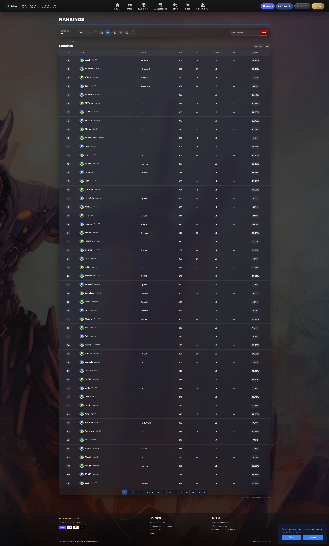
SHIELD (144, 216)
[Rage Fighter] (133, 32)
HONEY (144, 354)
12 (181, 492)
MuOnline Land (69, 518)
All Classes (85, 33)
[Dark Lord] (120, 32)
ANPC (152, 534)
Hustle (144, 319)
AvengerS (145, 78)
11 (175, 492)
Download (284, 6)
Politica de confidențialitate (161, 526)
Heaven (144, 164)
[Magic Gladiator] (114, 32)
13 (187, 492)
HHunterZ (145, 60)
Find (264, 33)
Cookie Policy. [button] (294, 532)
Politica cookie (156, 530)
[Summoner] (126, 32)
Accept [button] (313, 537)
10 (170, 492)
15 (199, 492)
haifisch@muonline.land (221, 522)
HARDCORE (146, 423)
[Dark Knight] (95, 32)
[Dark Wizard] (101, 32)
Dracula (144, 172)
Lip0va (144, 198)
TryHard (144, 233)
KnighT (144, 224)
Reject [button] (291, 537)
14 (193, 492)
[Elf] (108, 32)
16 (204, 492)
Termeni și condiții (157, 522)
